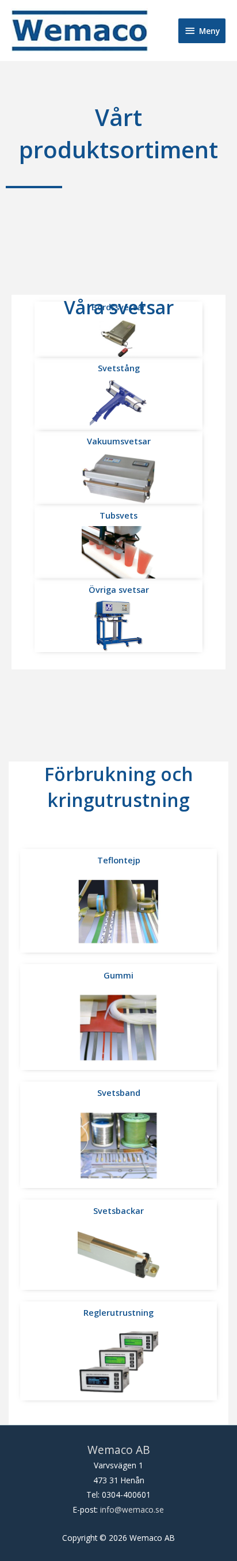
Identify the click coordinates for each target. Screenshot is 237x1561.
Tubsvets (118, 515)
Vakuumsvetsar (119, 441)
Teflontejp (118, 860)
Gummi (118, 975)
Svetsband (118, 1092)
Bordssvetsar (118, 307)
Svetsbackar (118, 1210)
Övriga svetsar (119, 589)
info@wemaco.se (132, 1509)
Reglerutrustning (118, 1312)
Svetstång (119, 368)
